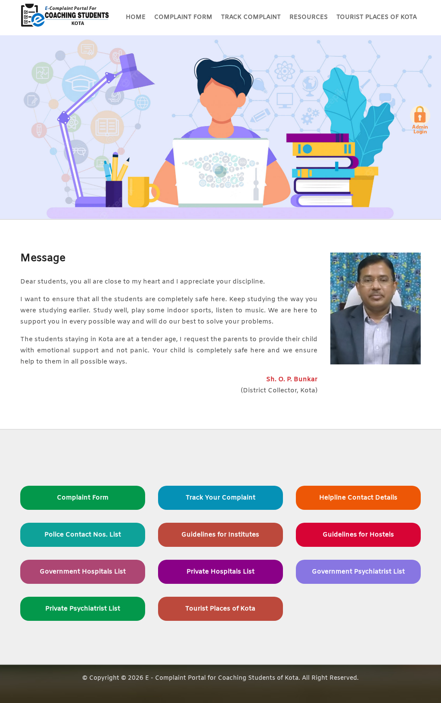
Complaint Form (183, 17)
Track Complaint (251, 17)
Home (136, 17)
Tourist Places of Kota (376, 17)
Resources (308, 17)
